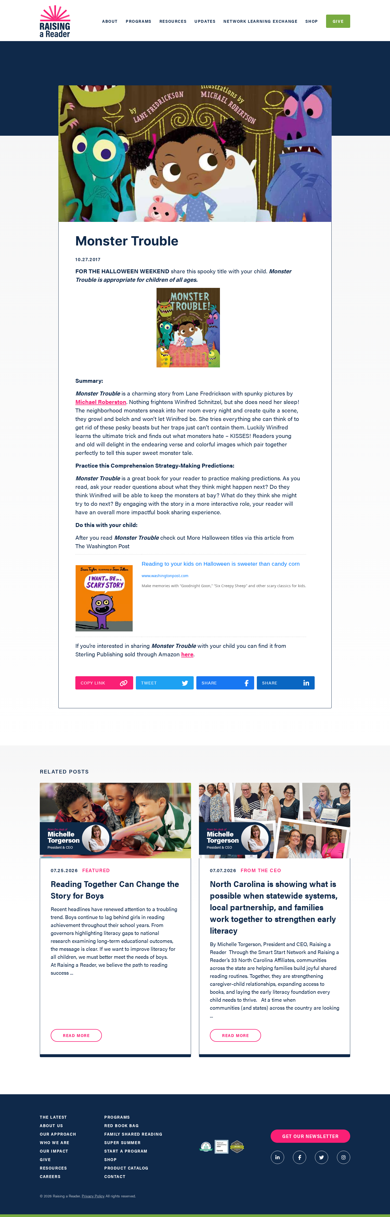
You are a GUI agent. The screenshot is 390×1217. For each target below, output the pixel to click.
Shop (311, 21)
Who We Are (55, 1142)
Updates (204, 21)
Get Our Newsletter (310, 1136)
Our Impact (54, 1151)
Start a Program (126, 1151)
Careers (50, 1176)
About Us (51, 1125)
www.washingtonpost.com (165, 575)
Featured (96, 870)
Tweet (149, 683)
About (110, 21)
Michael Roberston (100, 401)
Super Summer (122, 1142)
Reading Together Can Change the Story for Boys (115, 889)
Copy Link (93, 683)
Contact (114, 1176)
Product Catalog (126, 1168)
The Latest (53, 1117)
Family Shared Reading (133, 1134)
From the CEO (261, 870)
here (187, 654)
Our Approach (58, 1134)
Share (209, 683)
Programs (138, 21)
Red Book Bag (121, 1125)
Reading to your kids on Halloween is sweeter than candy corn (221, 564)
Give (338, 21)
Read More (76, 1035)
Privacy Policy (93, 1195)
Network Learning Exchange (260, 21)
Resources (173, 21)
